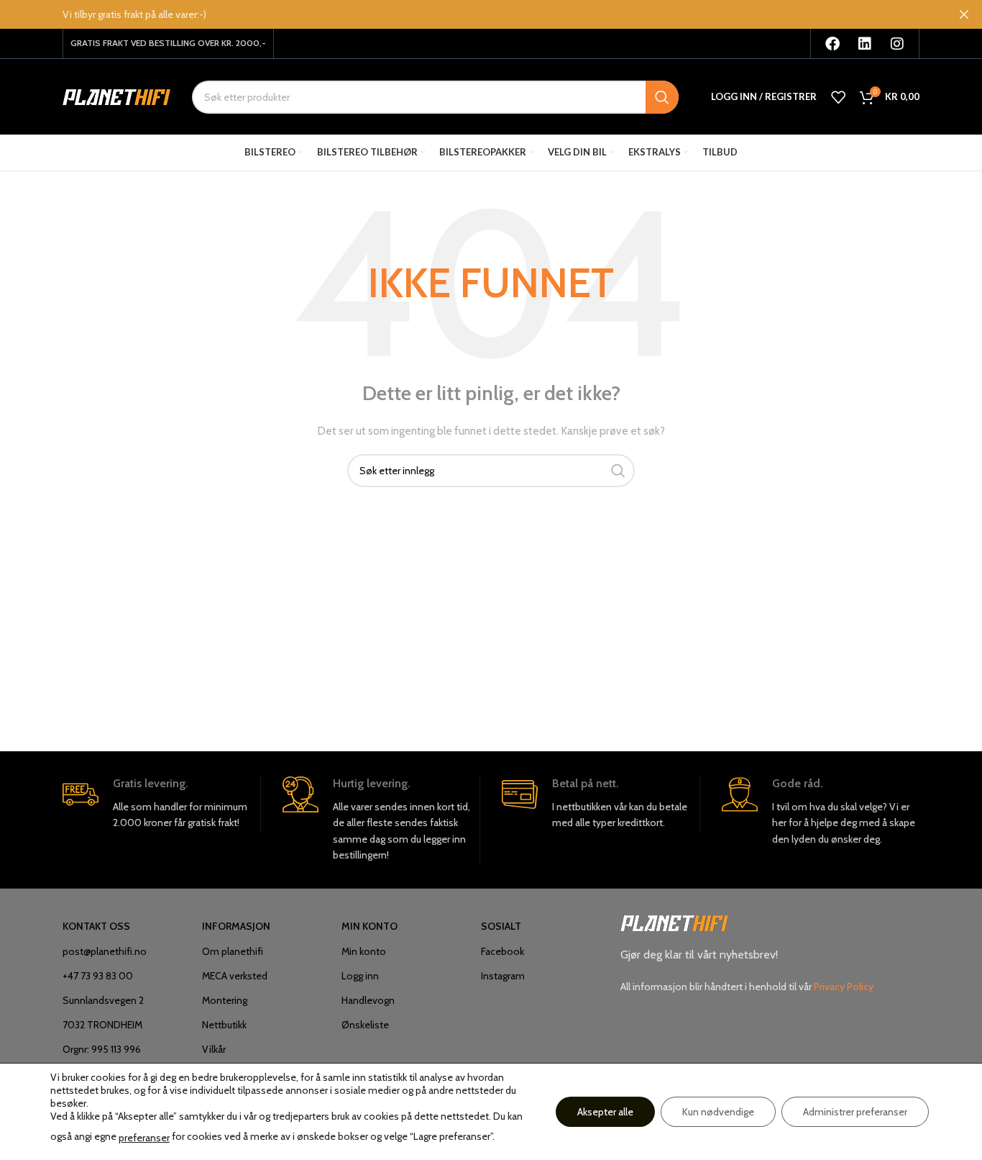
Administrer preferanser (855, 1111)
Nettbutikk (224, 1024)
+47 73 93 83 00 (98, 975)
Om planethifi (232, 951)
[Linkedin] (864, 44)
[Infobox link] (161, 803)
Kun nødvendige (718, 1111)
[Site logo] (116, 95)
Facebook (502, 951)
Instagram (503, 975)
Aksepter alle (605, 1111)
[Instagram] (897, 44)
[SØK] (662, 97)
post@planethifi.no (105, 951)
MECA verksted (234, 975)
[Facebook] (832, 44)
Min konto (363, 951)
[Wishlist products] (838, 97)
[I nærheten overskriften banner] (964, 14)
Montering (224, 1000)
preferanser (144, 1137)
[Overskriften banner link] (469, 14)
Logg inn (360, 975)
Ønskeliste (365, 1024)
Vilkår (214, 1049)
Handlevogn (368, 1000)
